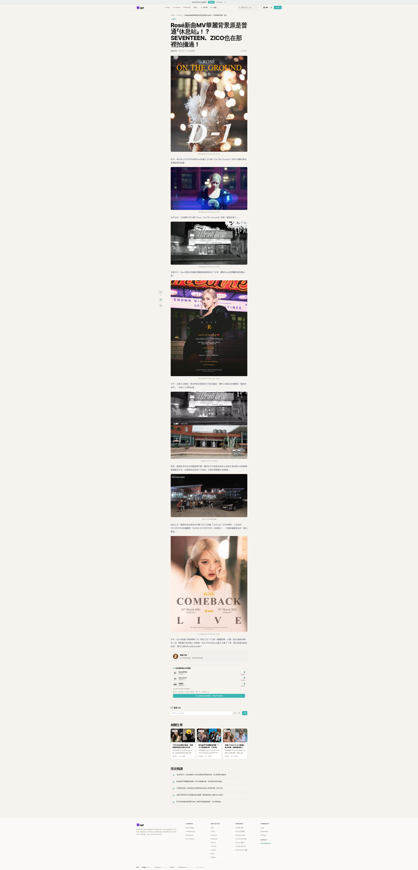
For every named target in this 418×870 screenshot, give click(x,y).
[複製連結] (160, 305)
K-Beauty (187, 7)
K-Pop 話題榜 (240, 831)
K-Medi (213, 857)
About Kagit (190, 828)
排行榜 (205, 7)
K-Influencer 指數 (241, 850)
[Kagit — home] (140, 7)
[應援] (160, 300)
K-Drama (177, 7)
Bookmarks (264, 831)
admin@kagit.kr (265, 843)
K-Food (213, 842)
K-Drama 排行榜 (241, 839)
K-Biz (212, 854)
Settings (263, 835)
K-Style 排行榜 (240, 846)
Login (262, 828)
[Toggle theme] (271, 7)
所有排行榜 (239, 828)
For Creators (190, 839)
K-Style (213, 850)
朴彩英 (181, 683)
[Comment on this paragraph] (250, 57)
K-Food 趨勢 (240, 842)
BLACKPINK (183, 672)
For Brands (189, 835)
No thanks (219, 2)
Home (173, 15)
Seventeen (183, 678)
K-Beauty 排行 (240, 835)
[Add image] (235, 713)
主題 (194, 7)
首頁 (212, 828)
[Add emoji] (239, 713)
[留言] (160, 292)
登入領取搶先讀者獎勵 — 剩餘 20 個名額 (209, 696)
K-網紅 (214, 7)
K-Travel (213, 846)
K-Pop (168, 7)
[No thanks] (225, 2)
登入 (278, 7)
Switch (211, 2)
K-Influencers (190, 831)
